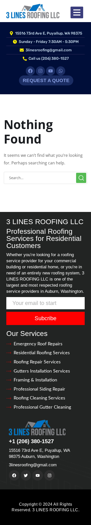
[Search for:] (45, 177)
